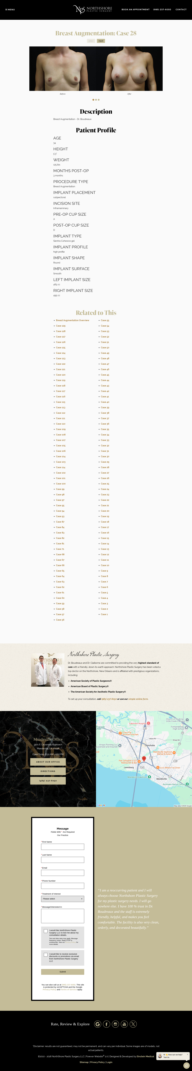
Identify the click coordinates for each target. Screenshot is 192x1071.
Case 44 (105, 380)
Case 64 (60, 576)
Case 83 (60, 532)
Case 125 (60, 347)
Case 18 (105, 522)
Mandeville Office (48, 739)
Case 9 (104, 571)
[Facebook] (106, 1024)
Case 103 (60, 462)
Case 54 (105, 326)
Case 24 (105, 489)
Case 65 (60, 571)
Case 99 (60, 489)
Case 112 (60, 413)
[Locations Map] (144, 759)
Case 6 (104, 587)
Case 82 (60, 538)
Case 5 (104, 592)
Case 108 (61, 434)
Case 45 (105, 375)
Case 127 (60, 336)
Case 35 (105, 429)
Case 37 (105, 418)
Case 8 (104, 576)
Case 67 (60, 560)
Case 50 (105, 347)
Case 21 (105, 505)
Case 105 (60, 445)
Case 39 (105, 407)
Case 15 (105, 538)
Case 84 (60, 527)
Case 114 (60, 467)
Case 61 (60, 592)
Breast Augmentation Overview (72, 320)
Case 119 (60, 380)
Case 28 (105, 467)
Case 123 (60, 358)
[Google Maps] (97, 1024)
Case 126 (60, 342)
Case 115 (60, 402)
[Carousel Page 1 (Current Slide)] (93, 100)
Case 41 (105, 396)
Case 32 (105, 445)
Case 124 (60, 353)
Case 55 (105, 320)
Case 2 (104, 609)
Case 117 (60, 391)
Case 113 (60, 407)
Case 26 (105, 478)
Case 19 (105, 516)
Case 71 (60, 549)
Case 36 (105, 424)
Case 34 (105, 434)
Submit (63, 972)
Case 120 (60, 375)
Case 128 (60, 331)
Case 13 (105, 549)
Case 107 (60, 440)
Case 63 (60, 581)
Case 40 (105, 402)
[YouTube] (124, 1024)
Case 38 (105, 413)
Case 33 (105, 440)
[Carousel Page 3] (99, 100)
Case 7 (104, 581)
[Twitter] (133, 1024)
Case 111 (60, 418)
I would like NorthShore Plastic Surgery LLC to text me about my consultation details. (64, 937)
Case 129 (60, 326)
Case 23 (105, 494)
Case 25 (105, 483)
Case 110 (60, 424)
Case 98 (60, 494)
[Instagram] (115, 1024)
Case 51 (105, 342)
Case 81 (60, 543)
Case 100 (61, 483)
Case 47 (105, 364)
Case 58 (60, 609)
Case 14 (105, 543)
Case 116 (60, 396)
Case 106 (61, 451)
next (101, 41)
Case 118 (60, 385)
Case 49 (105, 353)
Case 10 (105, 565)
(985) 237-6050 (109, 699)
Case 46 (105, 369)
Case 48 (105, 358)
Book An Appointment (136, 10)
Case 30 (105, 456)
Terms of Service (69, 989)
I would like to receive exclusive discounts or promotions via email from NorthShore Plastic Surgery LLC (64, 957)
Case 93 (60, 516)
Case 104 (60, 456)
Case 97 (60, 500)
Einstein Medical (145, 1056)
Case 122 (60, 364)
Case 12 (105, 554)
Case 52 (105, 336)
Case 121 (60, 369)
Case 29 (105, 462)
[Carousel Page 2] (96, 100)
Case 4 (104, 598)
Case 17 (105, 527)
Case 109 (61, 429)
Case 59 (60, 603)
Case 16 (105, 532)
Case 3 (104, 603)
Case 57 (60, 614)
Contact (181, 10)
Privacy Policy (70, 942)
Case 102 (60, 473)
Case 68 (60, 554)
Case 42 (105, 391)
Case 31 (105, 451)
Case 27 (105, 473)
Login (109, 1062)
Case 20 (105, 511)
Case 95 (60, 505)
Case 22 (105, 500)
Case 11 (105, 560)
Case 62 (60, 587)
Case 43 (105, 385)
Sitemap (84, 1062)
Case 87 (60, 522)
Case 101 (60, 478)
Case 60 (60, 598)
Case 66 (60, 565)
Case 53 (105, 331)
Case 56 (60, 620)
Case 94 (60, 511)
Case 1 (104, 614)
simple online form (138, 699)
